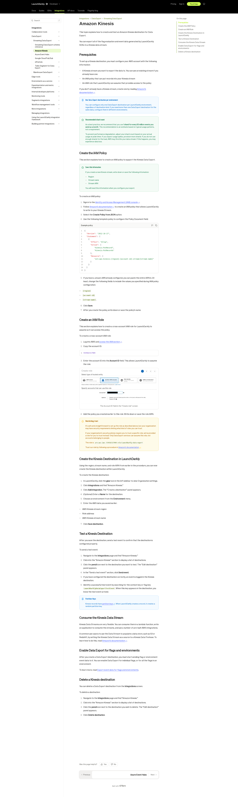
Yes (105, 764)
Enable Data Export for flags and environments (191, 47)
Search (47, 20)
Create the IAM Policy (186, 26)
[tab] (33, 10)
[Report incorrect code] (152, 225)
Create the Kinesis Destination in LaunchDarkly (191, 34)
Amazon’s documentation (100, 206)
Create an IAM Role (185, 29)
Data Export (96, 18)
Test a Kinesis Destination (188, 39)
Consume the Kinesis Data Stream (191, 42)
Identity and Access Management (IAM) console (116, 202)
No (115, 764)
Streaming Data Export (113, 18)
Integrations (84, 18)
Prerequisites (183, 22)
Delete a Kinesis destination (189, 52)
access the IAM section (109, 341)
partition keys (107, 604)
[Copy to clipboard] (156, 225)
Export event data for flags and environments (117, 670)
